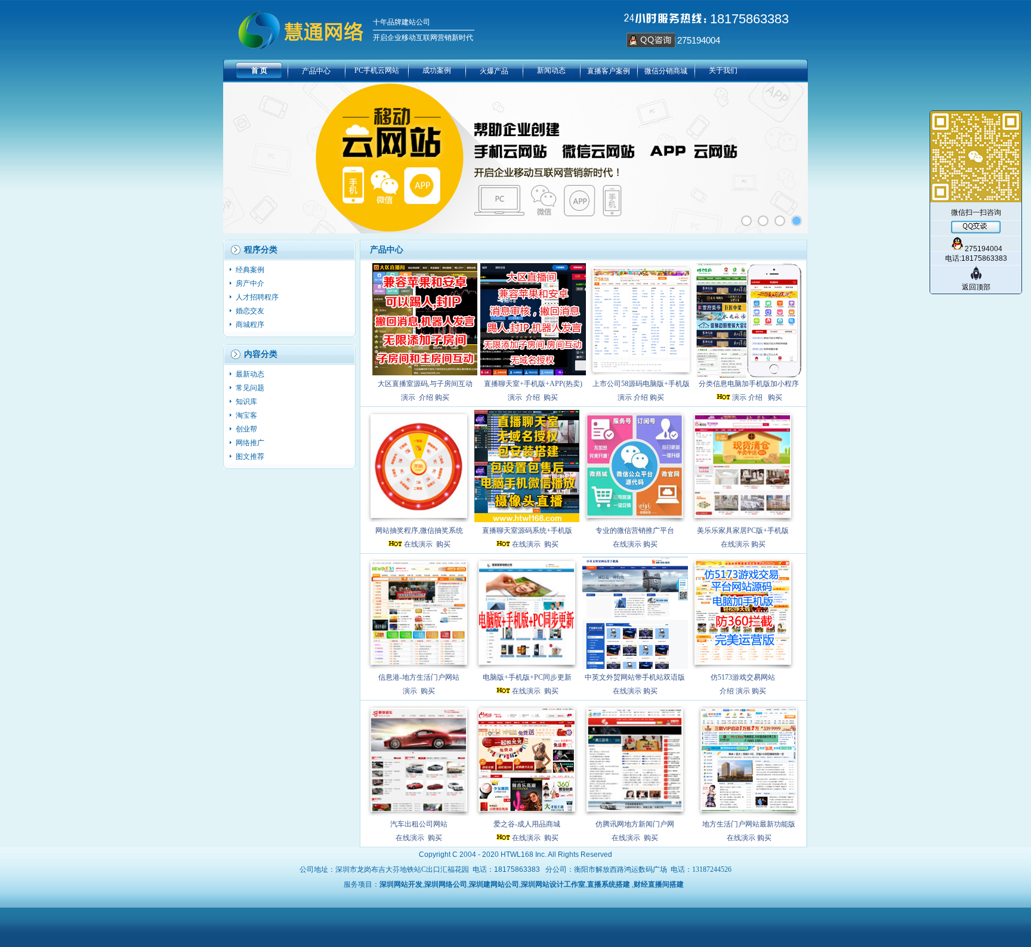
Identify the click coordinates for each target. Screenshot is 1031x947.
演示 (408, 397)
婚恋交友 (251, 311)
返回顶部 (976, 287)
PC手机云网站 (376, 70)
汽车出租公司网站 (418, 824)
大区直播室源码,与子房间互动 (425, 384)
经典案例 (251, 270)
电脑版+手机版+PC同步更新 (527, 677)
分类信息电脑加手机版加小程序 (749, 384)
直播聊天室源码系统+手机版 (527, 530)
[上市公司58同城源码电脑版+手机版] (641, 319)
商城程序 (251, 324)
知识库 (247, 401)
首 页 (259, 70)
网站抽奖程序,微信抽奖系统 (419, 530)
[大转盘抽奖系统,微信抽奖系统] (419, 466)
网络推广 (251, 443)
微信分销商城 (665, 71)
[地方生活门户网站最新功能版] (749, 760)
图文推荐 (250, 456)
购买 (442, 397)
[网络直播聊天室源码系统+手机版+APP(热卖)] (533, 319)
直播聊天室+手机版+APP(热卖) (533, 384)
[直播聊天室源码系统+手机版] (527, 466)
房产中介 (251, 283)
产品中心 (316, 71)
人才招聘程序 (258, 297)
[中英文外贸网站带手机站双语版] (635, 613)
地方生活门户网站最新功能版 (748, 824)
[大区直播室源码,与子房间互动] (425, 319)
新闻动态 (551, 70)
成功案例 (436, 70)
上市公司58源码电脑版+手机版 (641, 384)
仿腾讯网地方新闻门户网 (634, 824)
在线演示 (418, 544)
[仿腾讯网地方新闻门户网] (635, 760)
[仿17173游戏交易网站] (743, 613)
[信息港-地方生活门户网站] (419, 760)
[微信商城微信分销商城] (763, 220)
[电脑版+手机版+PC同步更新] (527, 613)
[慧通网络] (796, 220)
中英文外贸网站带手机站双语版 (635, 677)
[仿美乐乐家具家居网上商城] (743, 466)
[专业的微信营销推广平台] (635, 466)
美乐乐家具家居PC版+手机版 (743, 530)
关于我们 (723, 70)
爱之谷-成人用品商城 (526, 824)
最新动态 (251, 374)
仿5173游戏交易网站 (743, 677)
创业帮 (247, 429)
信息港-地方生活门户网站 (418, 677)
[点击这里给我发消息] (650, 45)
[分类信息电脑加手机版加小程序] (749, 319)
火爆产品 (494, 71)
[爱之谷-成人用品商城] (527, 760)
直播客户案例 (608, 71)
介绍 (426, 397)
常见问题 (251, 388)
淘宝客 (247, 415)
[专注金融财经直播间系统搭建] (746, 220)
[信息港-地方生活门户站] (419, 613)
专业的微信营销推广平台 (634, 530)
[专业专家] (779, 220)
